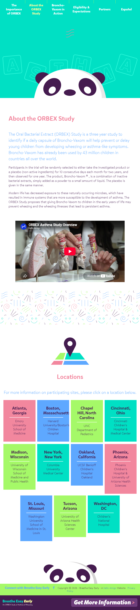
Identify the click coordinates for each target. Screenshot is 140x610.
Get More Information (104, 603)
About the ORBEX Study (36, 9)
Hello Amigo (109, 588)
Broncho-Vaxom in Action (58, 9)
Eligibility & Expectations (81, 9)
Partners (104, 9)
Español (126, 9)
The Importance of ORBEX (14, 9)
